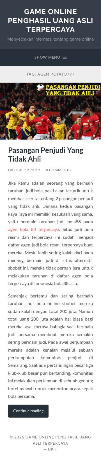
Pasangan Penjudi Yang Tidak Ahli (45, 154)
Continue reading (28, 410)
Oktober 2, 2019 (24, 170)
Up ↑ (53, 449)
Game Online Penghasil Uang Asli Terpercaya (50, 20)
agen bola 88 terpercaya (33, 229)
